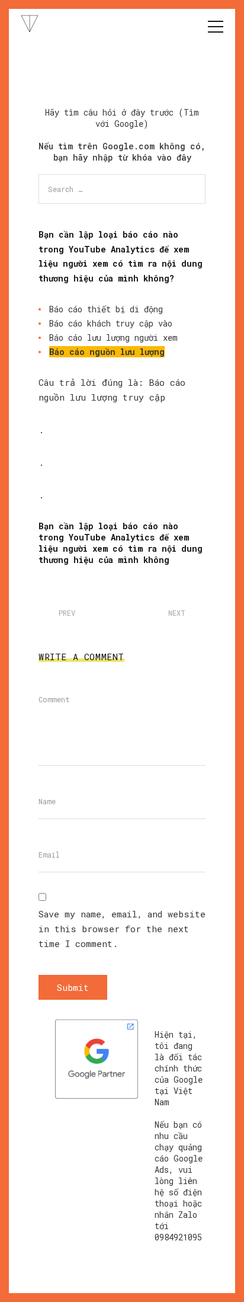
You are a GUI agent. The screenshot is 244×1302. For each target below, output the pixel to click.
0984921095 (178, 1237)
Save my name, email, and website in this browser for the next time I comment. (122, 928)
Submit (73, 987)
